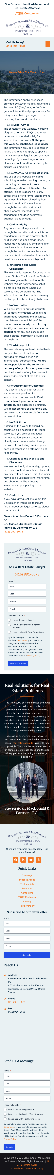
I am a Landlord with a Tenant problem (26, 626)
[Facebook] (15, 860)
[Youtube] (31, 860)
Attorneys (27, 875)
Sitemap (27, 901)
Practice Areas (27, 879)
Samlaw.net (21, 640)
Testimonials (27, 884)
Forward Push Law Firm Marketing (27, 1168)
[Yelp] (38, 860)
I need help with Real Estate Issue (28, 632)
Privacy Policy (33, 655)
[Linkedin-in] (23, 860)
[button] (48, 44)
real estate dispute (23, 742)
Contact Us (27, 892)
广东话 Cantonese (27, 897)
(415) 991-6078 (13, 531)
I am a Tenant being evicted (25, 620)
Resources (27, 888)
